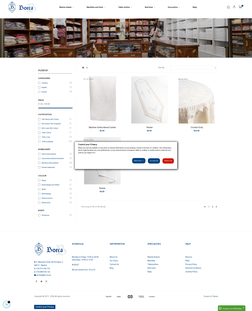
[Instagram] (46, 282)
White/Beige (55, 193)
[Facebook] (36, 282)
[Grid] (83, 67)
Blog (112, 268)
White (55, 189)
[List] (87, 67)
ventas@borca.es (43, 275)
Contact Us (114, 264)
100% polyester (55, 141)
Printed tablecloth (55, 167)
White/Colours (55, 198)
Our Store (114, 261)
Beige (55, 180)
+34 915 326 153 (43, 268)
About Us (113, 257)
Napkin (55, 87)
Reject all (168, 161)
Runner (55, 92)
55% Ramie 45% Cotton (55, 119)
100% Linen (55, 137)
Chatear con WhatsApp (232, 309)
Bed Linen (152, 268)
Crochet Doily (197, 127)
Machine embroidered (55, 163)
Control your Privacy (45, 307)
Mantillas (151, 261)
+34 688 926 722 (43, 272)
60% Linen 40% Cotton (55, 128)
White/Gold (55, 202)
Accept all (154, 161)
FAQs (187, 261)
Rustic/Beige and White (55, 185)
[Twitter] (41, 282)
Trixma (215, 296)
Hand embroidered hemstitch (55, 158)
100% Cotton (55, 132)
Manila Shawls (154, 257)
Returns (188, 257)
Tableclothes (153, 264)
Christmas (55, 215)
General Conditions (193, 268)
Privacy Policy (191, 264)
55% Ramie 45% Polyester (55, 123)
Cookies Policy (191, 272)
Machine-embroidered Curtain (102, 127)
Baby (150, 272)
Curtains (55, 83)
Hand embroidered (55, 154)
